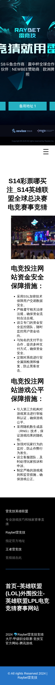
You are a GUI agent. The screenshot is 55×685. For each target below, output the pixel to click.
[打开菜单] (46, 151)
